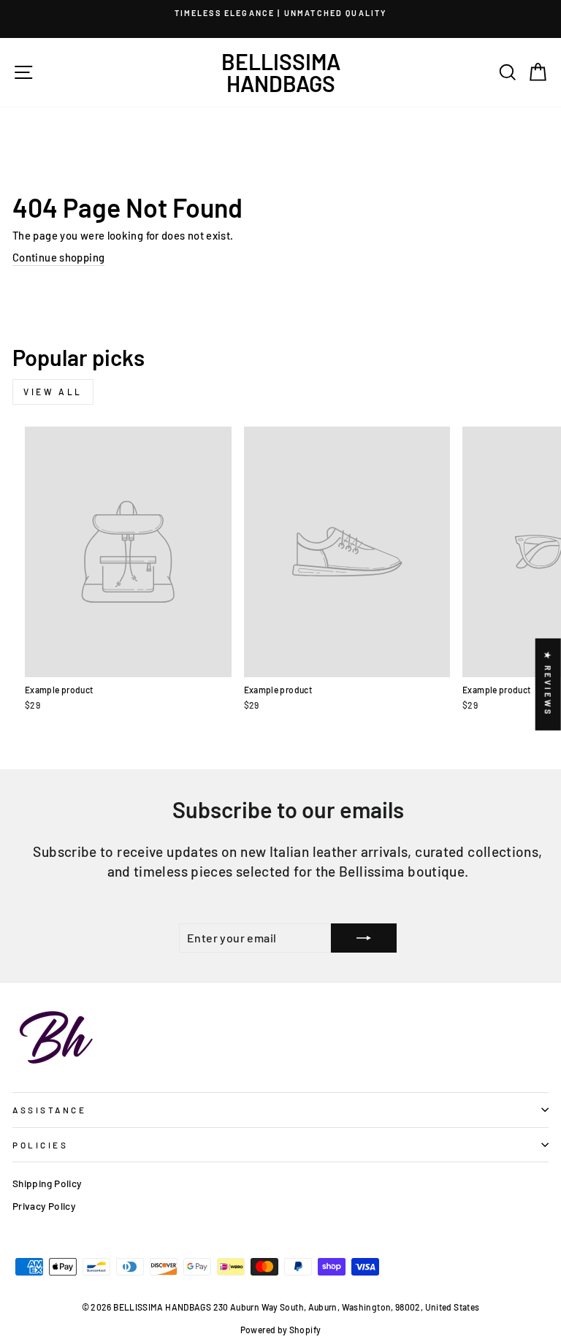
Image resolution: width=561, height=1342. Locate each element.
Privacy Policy (43, 1206)
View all (53, 391)
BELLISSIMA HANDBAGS (280, 72)
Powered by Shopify (280, 1329)
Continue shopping (58, 257)
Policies (40, 1145)
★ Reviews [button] (548, 684)
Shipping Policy (47, 1183)
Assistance (49, 1110)
